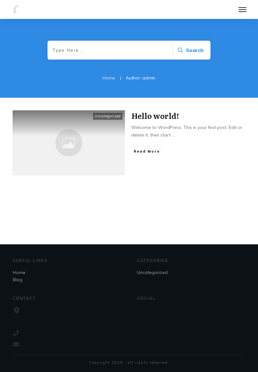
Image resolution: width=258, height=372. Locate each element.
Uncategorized (108, 116)
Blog (17, 279)
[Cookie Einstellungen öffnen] (13, 363)
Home (19, 272)
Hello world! (155, 115)
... (173, 135)
